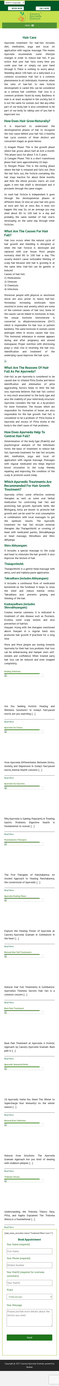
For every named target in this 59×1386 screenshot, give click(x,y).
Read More (9, 721)
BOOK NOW (16, 8)
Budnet (29, 1367)
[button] (27, 25)
